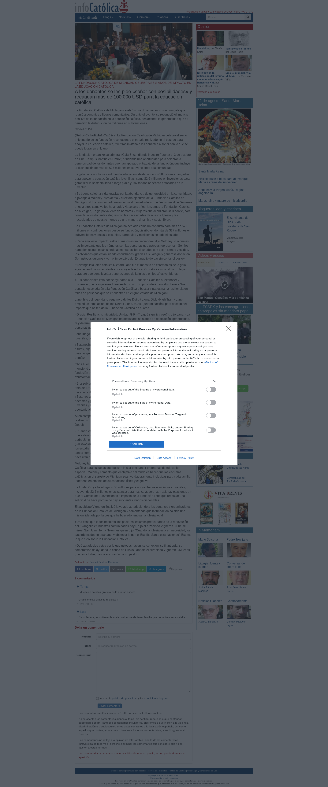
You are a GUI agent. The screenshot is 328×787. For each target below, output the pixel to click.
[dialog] (164, 393)
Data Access (164, 457)
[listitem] (164, 381)
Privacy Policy (185, 457)
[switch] (211, 389)
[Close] (229, 329)
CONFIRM (137, 444)
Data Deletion (142, 457)
